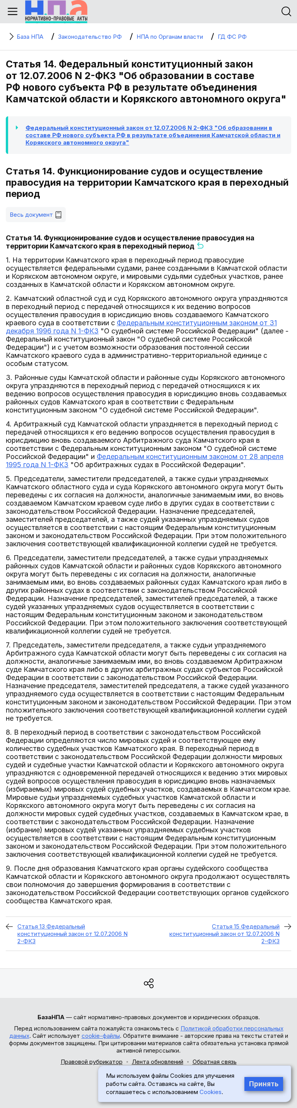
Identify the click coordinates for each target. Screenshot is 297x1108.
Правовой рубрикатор (92, 1061)
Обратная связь (215, 1061)
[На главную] (56, 11)
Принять (263, 1084)
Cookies (211, 1092)
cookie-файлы (101, 1035)
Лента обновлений (157, 1061)
